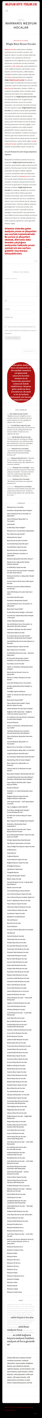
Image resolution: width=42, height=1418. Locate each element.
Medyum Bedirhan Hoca (15, 1227)
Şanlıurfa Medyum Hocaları (16, 994)
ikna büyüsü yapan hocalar (19, 1333)
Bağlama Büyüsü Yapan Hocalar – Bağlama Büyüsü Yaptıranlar (18, 797)
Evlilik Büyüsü (11, 850)
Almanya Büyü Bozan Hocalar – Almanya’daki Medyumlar (17, 1181)
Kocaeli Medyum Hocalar (15, 1091)
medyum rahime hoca (18, 1315)
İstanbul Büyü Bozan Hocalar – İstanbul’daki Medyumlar (17, 1025)
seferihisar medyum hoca (18, 1328)
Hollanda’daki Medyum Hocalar (17, 1211)
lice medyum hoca (18, 1306)
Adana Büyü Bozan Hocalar (16, 939)
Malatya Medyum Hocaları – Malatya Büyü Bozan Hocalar (19, 1190)
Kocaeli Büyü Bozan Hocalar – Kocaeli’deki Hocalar (17, 1148)
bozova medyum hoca (14, 1320)
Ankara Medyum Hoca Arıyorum (18, 991)
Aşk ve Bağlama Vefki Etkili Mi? (17, 807)
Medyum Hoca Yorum (21, 40)
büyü (9, 77)
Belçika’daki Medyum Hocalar (17, 1082)
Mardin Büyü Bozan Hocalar (21, 437)
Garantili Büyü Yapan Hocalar (17, 547)
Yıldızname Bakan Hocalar (16, 633)
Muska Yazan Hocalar (14, 887)
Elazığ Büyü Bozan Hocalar (16, 1158)
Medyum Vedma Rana (14, 1292)
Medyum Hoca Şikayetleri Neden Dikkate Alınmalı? (18, 563)
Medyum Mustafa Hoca (19, 458)
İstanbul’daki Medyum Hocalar (17, 1052)
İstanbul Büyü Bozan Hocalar (17, 1049)
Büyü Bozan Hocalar (14, 923)
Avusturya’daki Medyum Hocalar (18, 978)
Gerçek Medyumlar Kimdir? (16, 876)
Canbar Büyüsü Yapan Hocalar (17, 910)
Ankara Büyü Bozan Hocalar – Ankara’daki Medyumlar (17, 1137)
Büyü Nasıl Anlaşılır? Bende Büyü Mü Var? (21, 774)
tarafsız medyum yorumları (26, 1311)
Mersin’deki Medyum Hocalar (17, 959)
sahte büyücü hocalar (22, 1317)
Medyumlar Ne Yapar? (14, 537)
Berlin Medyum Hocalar (15, 1036)
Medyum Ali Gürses (13, 1263)
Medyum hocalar (10, 49)
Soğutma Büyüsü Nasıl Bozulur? (18, 753)
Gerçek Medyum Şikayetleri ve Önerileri (21, 750)
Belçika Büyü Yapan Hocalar (16, 1056)
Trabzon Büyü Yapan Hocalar (16, 1177)
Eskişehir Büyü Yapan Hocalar (17, 1085)
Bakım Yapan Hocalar (14, 879)
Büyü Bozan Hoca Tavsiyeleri (17, 550)
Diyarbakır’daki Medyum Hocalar (18, 972)
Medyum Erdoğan (13, 1279)
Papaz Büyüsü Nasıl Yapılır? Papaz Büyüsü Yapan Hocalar (18, 704)
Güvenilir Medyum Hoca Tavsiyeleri (19, 683)
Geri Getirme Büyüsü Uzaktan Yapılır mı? (21, 897)
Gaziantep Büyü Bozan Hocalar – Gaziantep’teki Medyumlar (18, 1102)
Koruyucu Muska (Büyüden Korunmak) (20, 930)
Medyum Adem (12, 1282)
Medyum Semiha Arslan (15, 1250)
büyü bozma (9, 88)
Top (35, 1413)
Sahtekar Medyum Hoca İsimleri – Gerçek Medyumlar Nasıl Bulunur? (18, 732)
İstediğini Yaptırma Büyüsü (16, 691)
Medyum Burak (12, 1286)
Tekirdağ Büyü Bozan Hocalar (17, 1106)
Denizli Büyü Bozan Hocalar (16, 1194)
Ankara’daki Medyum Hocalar (17, 1075)
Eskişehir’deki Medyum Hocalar (18, 952)
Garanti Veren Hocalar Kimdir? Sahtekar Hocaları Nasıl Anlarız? (20, 572)
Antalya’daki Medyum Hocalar (17, 968)
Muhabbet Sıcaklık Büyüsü (16, 917)
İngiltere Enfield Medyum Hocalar (18, 1003)
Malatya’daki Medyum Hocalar (17, 975)
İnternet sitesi (9, 317)
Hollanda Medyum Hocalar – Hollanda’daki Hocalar (16, 1153)
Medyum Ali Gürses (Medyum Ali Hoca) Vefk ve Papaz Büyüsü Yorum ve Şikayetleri (20, 1241)
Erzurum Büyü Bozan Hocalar (17, 1062)
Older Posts (29, 351)
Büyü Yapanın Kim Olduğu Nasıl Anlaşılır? (20, 821)
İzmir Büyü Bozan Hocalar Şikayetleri (19, 1214)
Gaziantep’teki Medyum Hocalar (18, 949)
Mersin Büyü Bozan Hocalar (16, 1078)
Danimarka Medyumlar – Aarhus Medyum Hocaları (18, 1173)
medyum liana (25, 1324)
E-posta (7, 309)
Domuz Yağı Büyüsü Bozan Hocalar (19, 900)
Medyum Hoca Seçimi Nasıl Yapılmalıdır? (20, 531)
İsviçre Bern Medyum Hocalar (17, 1033)
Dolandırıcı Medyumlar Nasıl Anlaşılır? (19, 510)
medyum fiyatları (12, 1327)
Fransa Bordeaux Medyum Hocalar (19, 1046)
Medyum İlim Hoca (13, 1260)
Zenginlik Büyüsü (13, 872)
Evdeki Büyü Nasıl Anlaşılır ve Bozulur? (20, 612)
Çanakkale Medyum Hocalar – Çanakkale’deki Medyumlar (17, 1202)
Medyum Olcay (12, 1269)
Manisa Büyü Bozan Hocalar (16, 1121)
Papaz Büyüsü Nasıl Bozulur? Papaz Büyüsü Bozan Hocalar (19, 830)
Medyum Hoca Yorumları (20, 449)
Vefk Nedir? (11, 524)
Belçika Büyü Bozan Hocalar (16, 1043)
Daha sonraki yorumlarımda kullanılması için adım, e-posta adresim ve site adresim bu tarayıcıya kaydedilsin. (20, 330)
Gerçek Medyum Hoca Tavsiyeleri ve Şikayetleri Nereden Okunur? (19, 625)
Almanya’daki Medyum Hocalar (17, 1221)
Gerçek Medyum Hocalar (15, 936)
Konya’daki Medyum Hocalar (17, 988)
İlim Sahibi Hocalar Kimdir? (19, 414)
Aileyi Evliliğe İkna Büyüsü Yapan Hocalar (21, 846)
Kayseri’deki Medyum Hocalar (17, 962)
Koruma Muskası (12, 722)
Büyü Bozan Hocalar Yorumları (17, 540)
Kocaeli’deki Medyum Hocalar (17, 946)
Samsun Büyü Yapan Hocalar (16, 1072)
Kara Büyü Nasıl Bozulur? (15, 597)
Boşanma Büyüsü (13, 788)
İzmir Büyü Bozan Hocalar (16, 1018)
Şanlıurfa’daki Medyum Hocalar (17, 1040)
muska (18, 66)
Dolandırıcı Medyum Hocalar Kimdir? (19, 629)
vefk (13, 66)
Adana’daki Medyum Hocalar (17, 955)
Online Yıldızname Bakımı (15, 621)
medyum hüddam (24, 1338)
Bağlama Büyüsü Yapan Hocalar (17, 863)
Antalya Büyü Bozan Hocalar (16, 943)
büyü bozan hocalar (16, 80)
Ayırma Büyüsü (12, 926)
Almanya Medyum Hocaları (16, 1009)
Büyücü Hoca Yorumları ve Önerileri (19, 747)
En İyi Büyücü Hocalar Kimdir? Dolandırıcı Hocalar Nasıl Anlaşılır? (21, 718)
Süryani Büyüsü (12, 920)
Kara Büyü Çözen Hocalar (15, 664)
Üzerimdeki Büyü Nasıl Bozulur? (18, 544)
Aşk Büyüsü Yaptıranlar (15, 869)
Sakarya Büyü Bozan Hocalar (17, 1113)
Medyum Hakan (12, 1273)
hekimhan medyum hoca (20, 1309)
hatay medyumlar (18, 1322)
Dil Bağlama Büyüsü (13, 866)
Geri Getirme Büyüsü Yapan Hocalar (19, 894)
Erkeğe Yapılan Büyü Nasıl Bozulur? (19, 840)
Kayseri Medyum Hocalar (15, 1133)
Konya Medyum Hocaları (15, 1218)
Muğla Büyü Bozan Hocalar (21, 44)
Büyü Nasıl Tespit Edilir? (15, 609)
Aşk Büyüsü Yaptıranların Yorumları (19, 843)
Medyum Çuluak (12, 1289)
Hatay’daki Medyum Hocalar (16, 965)
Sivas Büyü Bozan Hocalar (16, 1130)
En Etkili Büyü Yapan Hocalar (20, 425)
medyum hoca (24, 176)
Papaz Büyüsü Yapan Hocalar (17, 904)
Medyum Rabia (12, 1253)
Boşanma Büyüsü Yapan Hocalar (18, 646)
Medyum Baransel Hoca (15, 1231)
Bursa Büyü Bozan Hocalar (16, 1088)
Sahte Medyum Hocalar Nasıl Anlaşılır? (20, 708)
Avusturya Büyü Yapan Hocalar (17, 1059)
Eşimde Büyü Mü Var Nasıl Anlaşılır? (19, 760)
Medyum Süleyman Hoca (15, 1276)
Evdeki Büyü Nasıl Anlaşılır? (16, 527)
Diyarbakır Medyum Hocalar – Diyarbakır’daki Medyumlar (17, 1167)
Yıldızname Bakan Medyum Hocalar (19, 907)
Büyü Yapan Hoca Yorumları (16, 650)
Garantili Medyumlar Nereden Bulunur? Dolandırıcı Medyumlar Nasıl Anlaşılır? (20, 778)
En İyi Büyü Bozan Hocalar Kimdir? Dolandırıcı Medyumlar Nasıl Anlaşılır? (19, 637)
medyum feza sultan (13, 1313)
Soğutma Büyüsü (13, 856)
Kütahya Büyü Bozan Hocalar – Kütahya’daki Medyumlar (17, 1126)
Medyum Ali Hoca (13, 1266)
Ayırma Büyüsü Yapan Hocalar (17, 859)
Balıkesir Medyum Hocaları (16, 1065)
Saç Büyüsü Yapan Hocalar (16, 913)
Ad (6, 301)
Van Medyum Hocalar (14, 1197)
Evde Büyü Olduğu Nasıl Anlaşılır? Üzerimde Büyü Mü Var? (18, 811)
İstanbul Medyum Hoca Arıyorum (18, 1186)
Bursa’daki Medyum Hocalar (16, 1021)
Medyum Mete (12, 1256)
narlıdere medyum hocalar (15, 1304)
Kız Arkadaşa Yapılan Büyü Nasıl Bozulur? (21, 757)
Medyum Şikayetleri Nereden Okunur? (20, 559)
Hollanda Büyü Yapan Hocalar (17, 1098)
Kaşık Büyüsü (11, 853)
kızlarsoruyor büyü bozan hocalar (20, 1323)
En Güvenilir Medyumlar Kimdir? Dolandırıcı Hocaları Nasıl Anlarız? (18, 659)
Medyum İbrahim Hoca (15, 1224)
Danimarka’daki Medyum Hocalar (18, 981)
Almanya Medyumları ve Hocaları (18, 1095)
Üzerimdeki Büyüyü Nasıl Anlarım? (18, 891)
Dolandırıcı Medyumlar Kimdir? (17, 600)
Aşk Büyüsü (11, 933)
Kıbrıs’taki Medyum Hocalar (16, 985)
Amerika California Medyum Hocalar (19, 1030)
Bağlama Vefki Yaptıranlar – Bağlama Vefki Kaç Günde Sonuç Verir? (19, 713)
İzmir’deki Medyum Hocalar (16, 1006)
